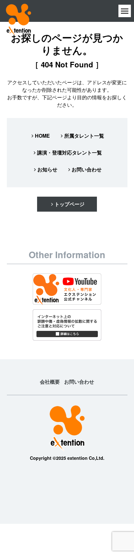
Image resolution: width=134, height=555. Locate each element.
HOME (42, 135)
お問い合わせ (87, 169)
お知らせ (47, 169)
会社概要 (50, 381)
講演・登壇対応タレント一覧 (69, 152)
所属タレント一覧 (84, 135)
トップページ (69, 204)
